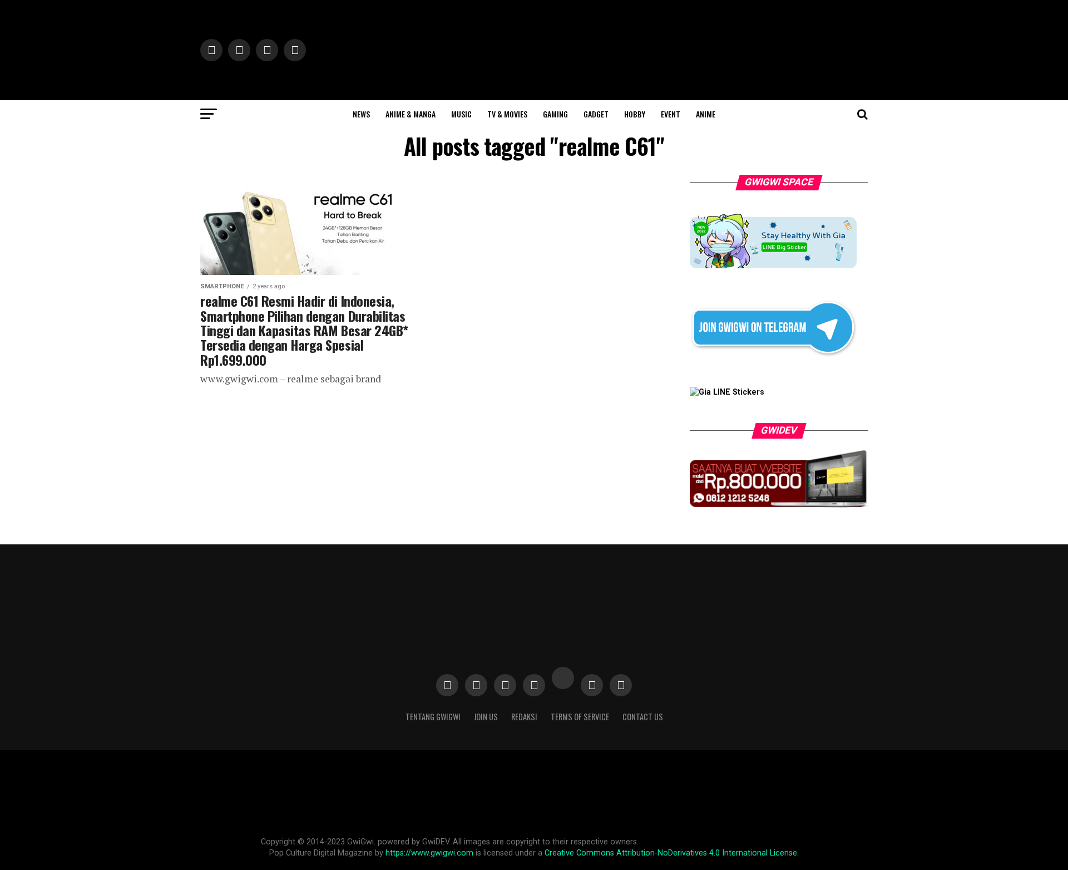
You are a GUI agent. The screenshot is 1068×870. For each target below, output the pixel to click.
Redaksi (524, 716)
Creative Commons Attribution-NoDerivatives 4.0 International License (671, 853)
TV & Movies (507, 114)
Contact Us (642, 716)
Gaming (555, 114)
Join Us (486, 716)
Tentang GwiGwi (433, 716)
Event (670, 114)
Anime (705, 114)
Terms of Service (580, 716)
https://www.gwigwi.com (429, 853)
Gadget (596, 114)
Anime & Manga (410, 114)
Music (461, 114)
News (361, 114)
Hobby (634, 114)
